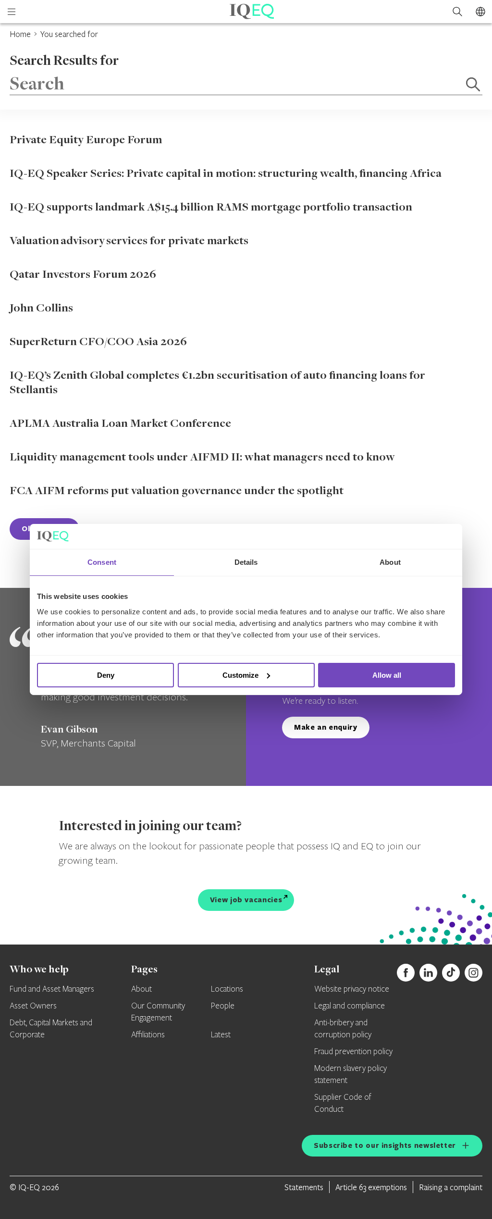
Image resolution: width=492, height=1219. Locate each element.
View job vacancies (246, 900)
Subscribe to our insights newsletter (385, 1145)
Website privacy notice (351, 989)
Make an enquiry (325, 727)
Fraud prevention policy (353, 1052)
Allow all (386, 675)
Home (20, 33)
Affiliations (148, 1035)
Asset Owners (33, 1006)
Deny (105, 675)
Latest (221, 1035)
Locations (227, 989)
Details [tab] (246, 562)
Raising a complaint (450, 1187)
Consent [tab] (101, 562)
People (222, 1006)
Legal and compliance (349, 1006)
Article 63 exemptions (371, 1187)
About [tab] (390, 562)
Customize (240, 675)
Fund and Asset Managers (52, 989)
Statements (303, 1187)
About (141, 989)
